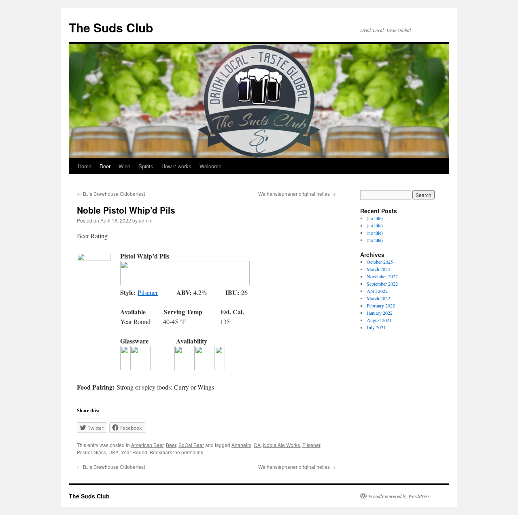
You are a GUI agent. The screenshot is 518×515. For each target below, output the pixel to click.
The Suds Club (111, 27)
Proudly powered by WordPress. (399, 496)
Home (84, 166)
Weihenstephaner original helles (297, 193)
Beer (105, 166)
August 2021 (379, 320)
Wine (124, 166)
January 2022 (380, 312)
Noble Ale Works (281, 444)
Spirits (145, 166)
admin (146, 220)
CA (257, 444)
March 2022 (378, 298)
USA (113, 452)
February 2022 (381, 305)
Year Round (134, 452)
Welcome (210, 166)
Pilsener (148, 292)
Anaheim (241, 444)
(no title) (375, 218)
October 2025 (380, 262)
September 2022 (382, 283)
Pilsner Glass (91, 452)
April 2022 (377, 291)
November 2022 (382, 276)
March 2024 (378, 269)
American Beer (147, 444)
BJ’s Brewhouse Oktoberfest (111, 193)
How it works (176, 166)
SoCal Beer (191, 444)
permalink (192, 452)
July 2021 (376, 327)
